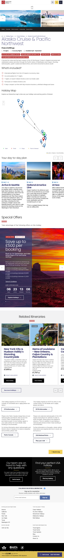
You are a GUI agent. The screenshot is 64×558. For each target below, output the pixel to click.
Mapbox (54, 153)
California (4, 511)
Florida (3, 514)
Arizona (4, 509)
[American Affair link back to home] (6, 2)
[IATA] (4, 547)
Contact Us (36, 536)
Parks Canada (8, 435)
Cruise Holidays (37, 509)
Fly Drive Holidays (38, 511)
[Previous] (2, 18)
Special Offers (29, 29)
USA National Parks (42, 435)
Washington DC (6, 522)
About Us (35, 538)
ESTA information (41, 409)
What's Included (14, 29)
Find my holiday (48, 478)
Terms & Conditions (11, 281)
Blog (34, 534)
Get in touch (16, 479)
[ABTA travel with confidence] (14, 547)
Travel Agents (36, 528)
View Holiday (10, 380)
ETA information (9, 409)
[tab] (32, 7)
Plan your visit (40, 441)
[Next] (61, 18)
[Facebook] (44, 488)
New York (4, 516)
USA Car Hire (5, 528)
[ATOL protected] (22, 547)
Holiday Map (22, 29)
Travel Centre (36, 530)
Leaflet (49, 153)
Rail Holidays (36, 518)
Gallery (3, 29)
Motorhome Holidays (38, 514)
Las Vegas (4, 518)
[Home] (2, 36)
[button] (44, 134)
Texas (3, 520)
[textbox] (26, 497)
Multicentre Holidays (38, 516)
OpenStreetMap (60, 153)
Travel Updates (37, 532)
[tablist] (32, 7)
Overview (8, 29)
